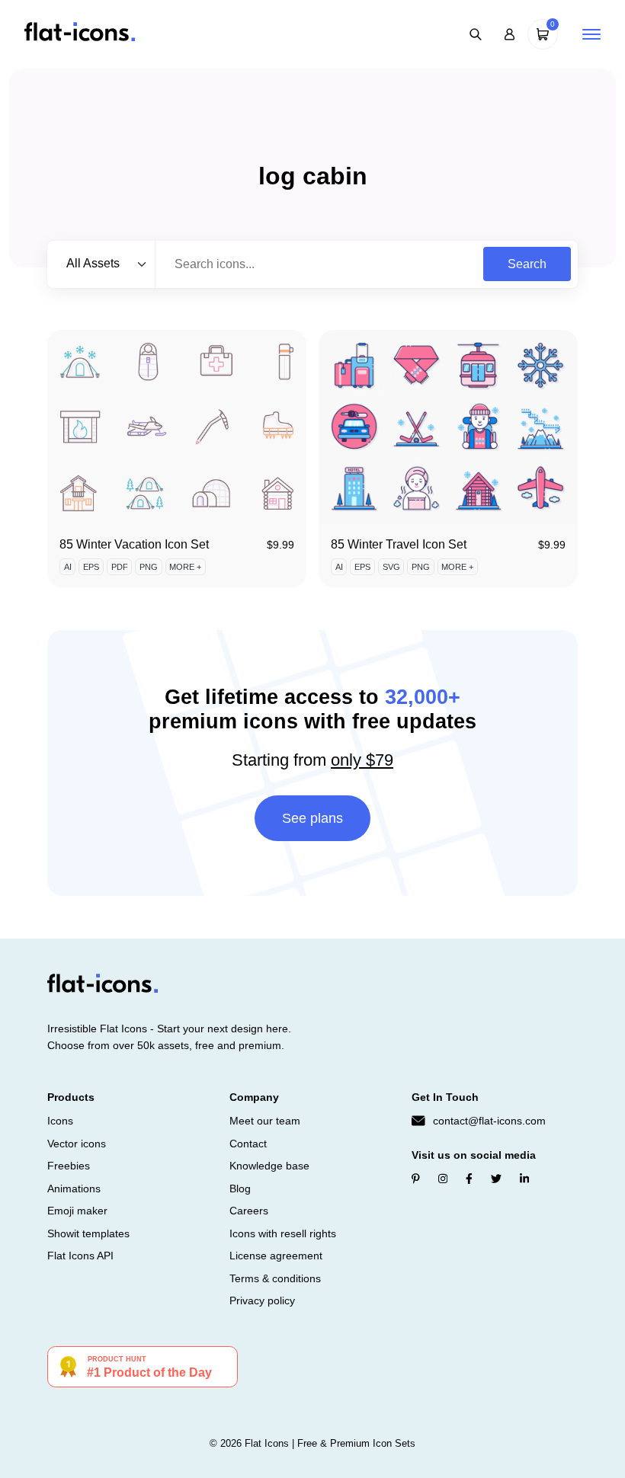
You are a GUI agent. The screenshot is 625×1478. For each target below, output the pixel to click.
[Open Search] (475, 34)
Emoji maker (77, 1210)
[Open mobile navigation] (591, 34)
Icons (60, 1121)
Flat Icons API (80, 1255)
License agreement (275, 1255)
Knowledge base (269, 1166)
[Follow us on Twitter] (496, 1178)
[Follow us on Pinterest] (416, 1178)
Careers (248, 1210)
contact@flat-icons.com (489, 1121)
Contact (248, 1143)
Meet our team (264, 1121)
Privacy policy (262, 1300)
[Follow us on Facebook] (469, 1178)
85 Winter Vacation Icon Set (134, 544)
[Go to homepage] (79, 33)
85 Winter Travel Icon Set (398, 544)
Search (527, 264)
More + (185, 566)
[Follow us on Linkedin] (524, 1178)
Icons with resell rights (282, 1233)
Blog (240, 1188)
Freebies (68, 1166)
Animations (74, 1188)
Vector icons (76, 1143)
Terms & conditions (275, 1278)
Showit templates (88, 1233)
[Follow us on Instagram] (442, 1178)
